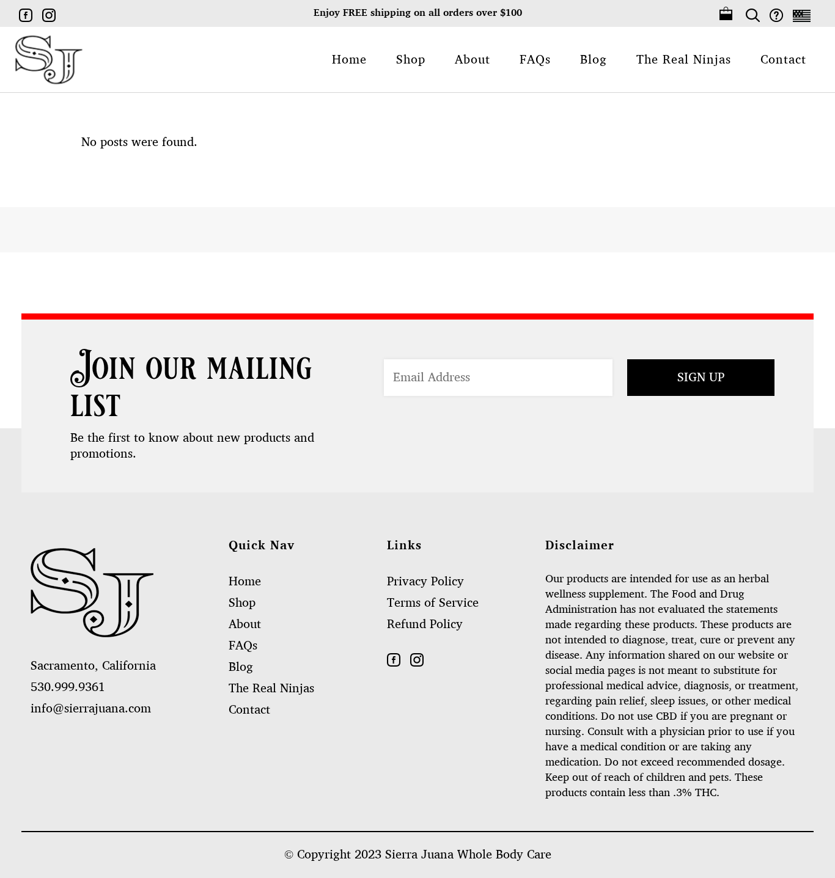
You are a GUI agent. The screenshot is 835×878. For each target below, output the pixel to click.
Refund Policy (425, 624)
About (245, 624)
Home (245, 581)
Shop (242, 603)
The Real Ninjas (271, 688)
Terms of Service (433, 603)
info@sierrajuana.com (91, 708)
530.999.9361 (68, 687)
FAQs (243, 646)
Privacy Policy (425, 581)
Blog (241, 667)
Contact (249, 710)
